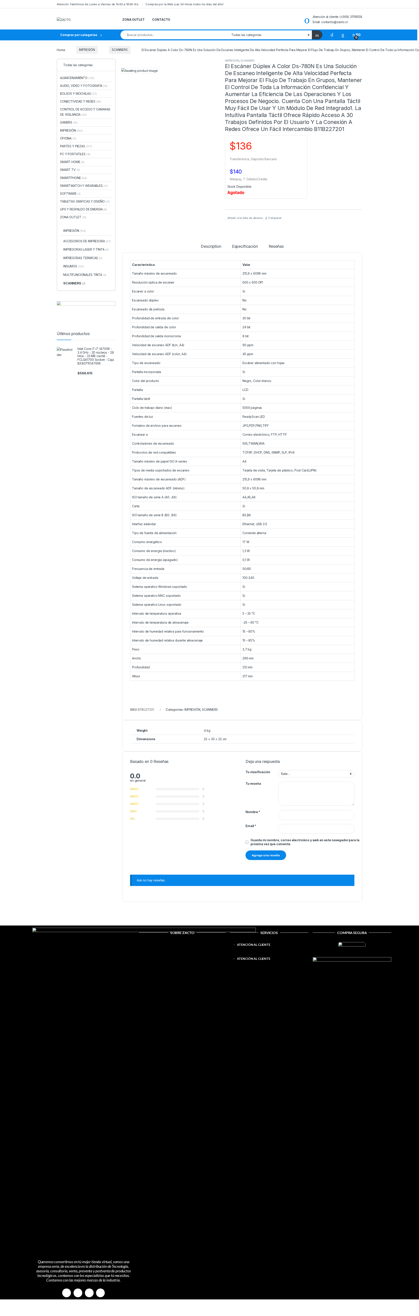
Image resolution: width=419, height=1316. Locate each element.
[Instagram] (78, 1292)
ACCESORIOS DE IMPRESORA (87, 241)
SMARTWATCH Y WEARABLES (84, 186)
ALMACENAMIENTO (77, 78)
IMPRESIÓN (87, 50)
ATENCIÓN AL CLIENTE (253, 944)
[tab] (211, 248)
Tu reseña (253, 783)
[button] (269, 953)
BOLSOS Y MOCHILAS (78, 93)
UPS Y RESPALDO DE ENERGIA (83, 209)
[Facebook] (66, 1292)
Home (61, 50)
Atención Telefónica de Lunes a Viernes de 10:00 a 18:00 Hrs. (98, 4)
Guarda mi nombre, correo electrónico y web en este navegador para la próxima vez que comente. (305, 842)
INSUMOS (73, 266)
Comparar (275, 218)
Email (251, 826)
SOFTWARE (70, 193)
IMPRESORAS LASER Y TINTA (86, 249)
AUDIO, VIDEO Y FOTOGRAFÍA (84, 86)
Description (211, 246)
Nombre (253, 812)
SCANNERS (120, 50)
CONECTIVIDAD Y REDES (80, 101)
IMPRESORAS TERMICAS (82, 258)
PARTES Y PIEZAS (76, 146)
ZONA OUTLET (133, 19)
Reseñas (276, 246)
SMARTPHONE (73, 178)
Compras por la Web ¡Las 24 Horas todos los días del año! (184, 4)
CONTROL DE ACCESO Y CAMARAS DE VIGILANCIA (85, 111)
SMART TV (70, 170)
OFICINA (68, 138)
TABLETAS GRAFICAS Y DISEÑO (85, 201)
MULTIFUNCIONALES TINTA (84, 275)
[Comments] (100, 1292)
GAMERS (68, 122)
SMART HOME (72, 162)
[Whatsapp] (89, 1292)
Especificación (245, 246)
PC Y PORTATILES (75, 154)
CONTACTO (161, 19)
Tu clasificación (258, 772)
